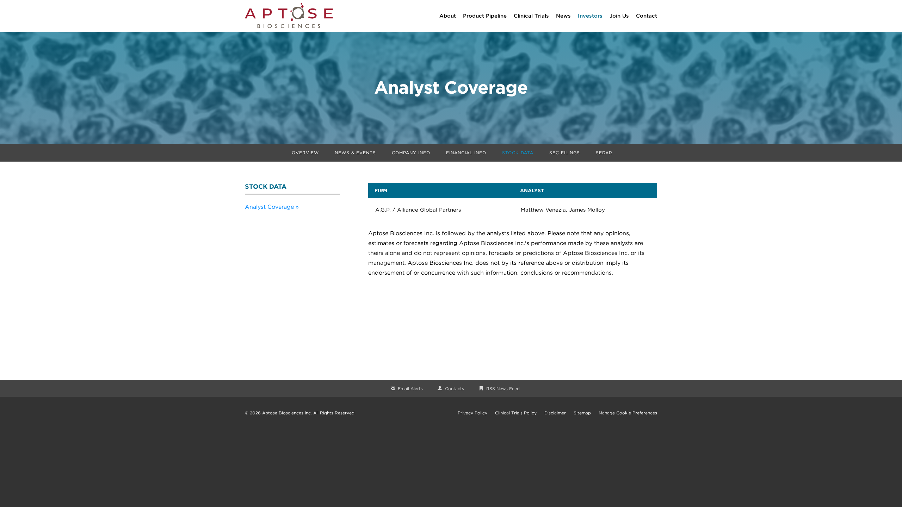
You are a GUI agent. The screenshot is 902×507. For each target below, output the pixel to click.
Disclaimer (555, 413)
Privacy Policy (472, 413)
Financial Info (466, 152)
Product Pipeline (485, 16)
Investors (590, 16)
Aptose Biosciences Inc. (287, 412)
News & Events (355, 152)
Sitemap (582, 413)
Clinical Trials (531, 16)
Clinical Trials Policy (516, 413)
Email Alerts (410, 388)
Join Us (619, 16)
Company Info (411, 152)
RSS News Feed (503, 388)
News (563, 16)
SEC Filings (564, 152)
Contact (646, 16)
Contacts (454, 388)
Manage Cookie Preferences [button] (628, 413)
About (447, 16)
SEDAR (604, 152)
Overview (305, 152)
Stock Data (517, 152)
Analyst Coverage (269, 207)
